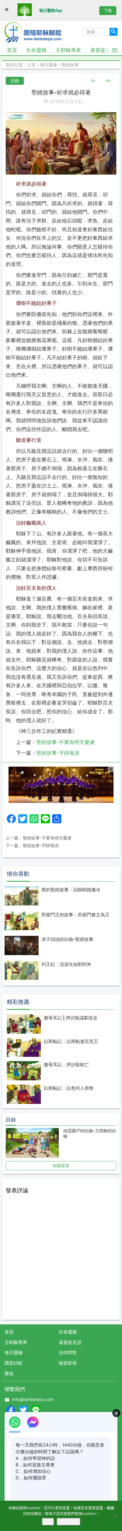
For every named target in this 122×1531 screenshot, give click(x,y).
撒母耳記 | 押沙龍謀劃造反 (71, 1018)
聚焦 (9, 1373)
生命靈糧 (36, 50)
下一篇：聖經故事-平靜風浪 (32, 845)
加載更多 (61, 1165)
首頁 (12, 50)
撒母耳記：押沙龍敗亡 (66, 1064)
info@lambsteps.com (33, 1399)
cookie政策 (68, 1521)
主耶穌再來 (68, 50)
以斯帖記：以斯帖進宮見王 (71, 1041)
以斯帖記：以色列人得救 (69, 1088)
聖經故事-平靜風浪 (57, 753)
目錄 (14, 80)
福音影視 (68, 1363)
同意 (48, 1521)
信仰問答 (68, 1352)
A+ (109, 80)
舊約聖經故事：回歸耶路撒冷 (70, 889)
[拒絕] (115, 1516)
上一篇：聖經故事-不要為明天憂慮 (38, 838)
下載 (108, 10)
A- (93, 80)
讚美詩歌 (14, 1363)
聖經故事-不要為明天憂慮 (65, 742)
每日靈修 (14, 1352)
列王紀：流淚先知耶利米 (66, 964)
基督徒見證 (103, 50)
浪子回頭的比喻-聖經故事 (67, 939)
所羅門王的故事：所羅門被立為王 (75, 914)
